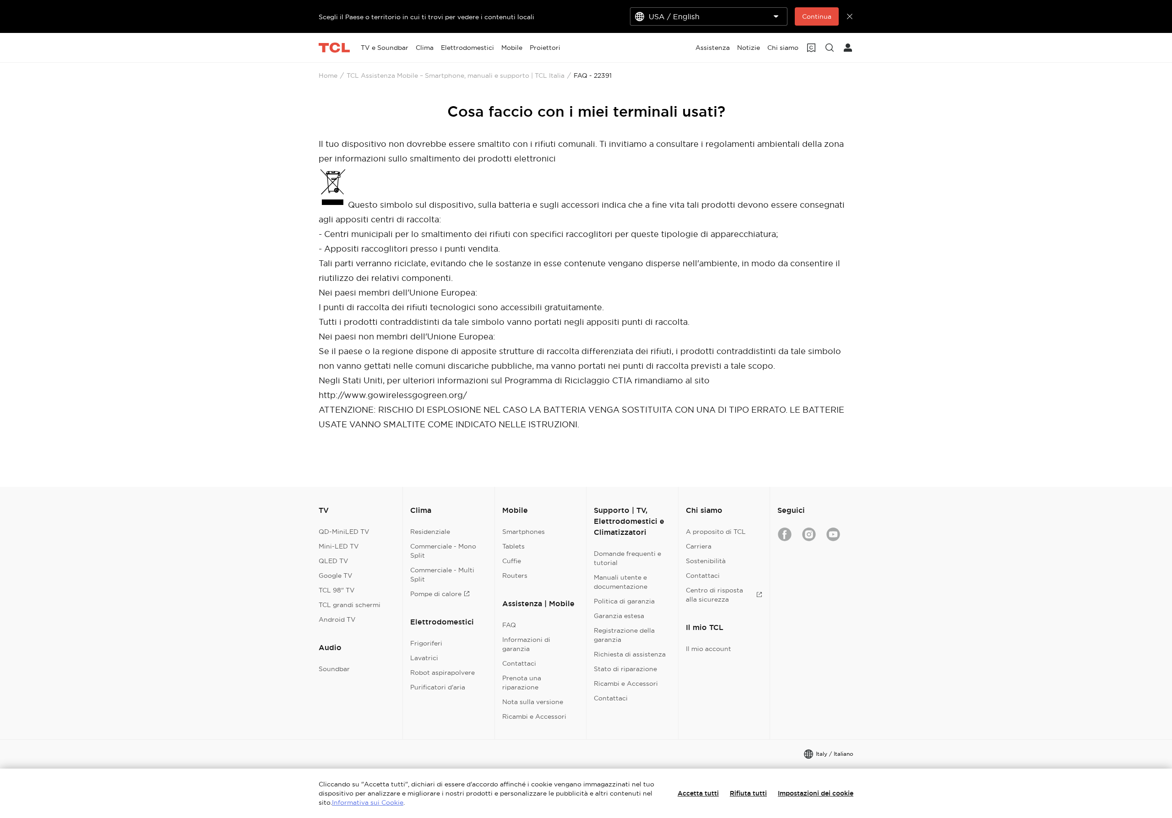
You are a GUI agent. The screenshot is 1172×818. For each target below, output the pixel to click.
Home (328, 75)
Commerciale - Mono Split (443, 551)
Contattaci (519, 663)
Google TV (336, 575)
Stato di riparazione (625, 669)
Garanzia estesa (619, 616)
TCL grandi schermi (349, 605)
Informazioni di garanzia (526, 644)
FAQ (509, 625)
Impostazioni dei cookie (815, 793)
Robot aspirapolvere (442, 672)
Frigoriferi (426, 643)
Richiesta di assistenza (630, 654)
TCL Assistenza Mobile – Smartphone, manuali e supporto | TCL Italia (455, 75)
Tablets (513, 546)
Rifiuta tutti (748, 793)
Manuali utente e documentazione (620, 582)
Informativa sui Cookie (367, 802)
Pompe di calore (435, 594)
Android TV (337, 619)
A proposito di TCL (716, 531)
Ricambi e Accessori (534, 716)
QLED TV (333, 561)
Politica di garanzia (624, 601)
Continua (816, 16)
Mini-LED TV (339, 546)
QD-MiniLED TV (344, 531)
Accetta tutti (698, 793)
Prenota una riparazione (521, 682)
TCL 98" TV (337, 590)
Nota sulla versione (532, 702)
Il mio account (708, 649)
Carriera (698, 546)
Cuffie (511, 561)
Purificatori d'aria (437, 687)
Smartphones (523, 531)
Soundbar (334, 669)
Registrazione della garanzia (624, 635)
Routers (514, 575)
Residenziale (430, 531)
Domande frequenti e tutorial (627, 558)
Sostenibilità (706, 561)
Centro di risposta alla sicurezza (714, 594)
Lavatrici (424, 658)
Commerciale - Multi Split (442, 574)
